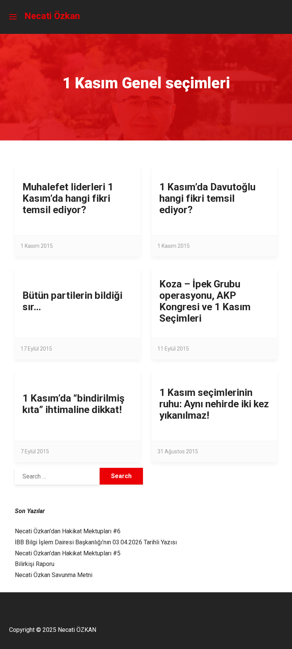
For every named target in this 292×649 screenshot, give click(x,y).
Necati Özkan (52, 16)
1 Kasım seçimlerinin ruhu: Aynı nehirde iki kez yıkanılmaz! (214, 404)
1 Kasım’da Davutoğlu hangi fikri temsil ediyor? (207, 198)
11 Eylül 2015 (173, 349)
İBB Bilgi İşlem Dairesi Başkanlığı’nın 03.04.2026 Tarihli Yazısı (96, 542)
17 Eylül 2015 (36, 349)
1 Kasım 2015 (37, 246)
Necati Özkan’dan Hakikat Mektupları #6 (68, 531)
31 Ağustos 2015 (177, 451)
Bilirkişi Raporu (34, 564)
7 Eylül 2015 (35, 451)
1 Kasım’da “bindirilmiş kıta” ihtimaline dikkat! (73, 403)
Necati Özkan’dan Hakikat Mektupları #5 (68, 553)
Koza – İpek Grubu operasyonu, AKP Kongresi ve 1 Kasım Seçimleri (205, 301)
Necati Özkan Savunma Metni (53, 575)
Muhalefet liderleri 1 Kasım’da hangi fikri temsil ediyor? (67, 198)
